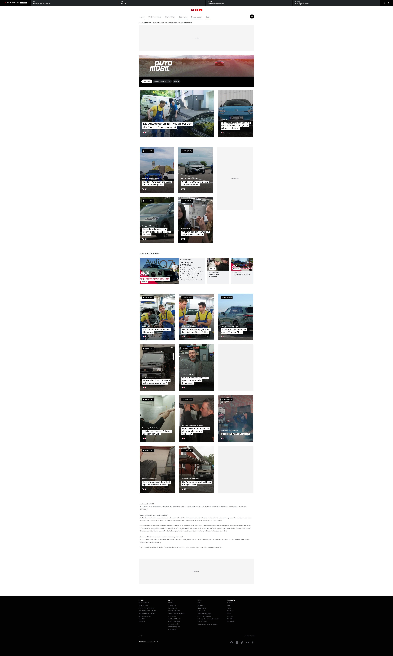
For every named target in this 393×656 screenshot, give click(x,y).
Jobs (228, 605)
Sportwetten (172, 605)
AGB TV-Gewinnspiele (204, 616)
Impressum (201, 605)
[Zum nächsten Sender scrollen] (388, 3)
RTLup (229, 613)
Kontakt (200, 603)
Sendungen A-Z (144, 603)
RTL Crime (230, 616)
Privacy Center (202, 608)
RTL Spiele (230, 610)
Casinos (170, 603)
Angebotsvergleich (174, 621)
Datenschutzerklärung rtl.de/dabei (208, 619)
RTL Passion (230, 621)
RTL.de (141, 600)
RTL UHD (142, 618)
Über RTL (230, 603)
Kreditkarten (172, 616)
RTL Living (230, 618)
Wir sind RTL (231, 600)
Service (200, 600)
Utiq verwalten (202, 621)
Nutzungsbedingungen (204, 613)
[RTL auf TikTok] (242, 642)
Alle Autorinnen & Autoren (147, 610)
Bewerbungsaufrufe (145, 616)
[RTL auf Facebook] (231, 642)
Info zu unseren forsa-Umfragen (207, 624)
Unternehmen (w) (173, 624)
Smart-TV (142, 621)
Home (141, 636)
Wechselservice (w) (174, 618)
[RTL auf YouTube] (247, 642)
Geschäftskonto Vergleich (176, 613)
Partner (170, 600)
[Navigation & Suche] (252, 16)
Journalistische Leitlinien (147, 613)
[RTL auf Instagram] (237, 642)
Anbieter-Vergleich (174, 626)
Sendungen (147, 22)
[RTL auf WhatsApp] (253, 642)
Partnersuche (172, 608)
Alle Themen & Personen (146, 608)
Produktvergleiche (174, 610)
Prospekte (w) (172, 629)
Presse (229, 608)
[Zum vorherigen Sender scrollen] (384, 3)
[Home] (196, 10)
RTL (140, 22)
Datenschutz (201, 611)
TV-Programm (143, 605)
